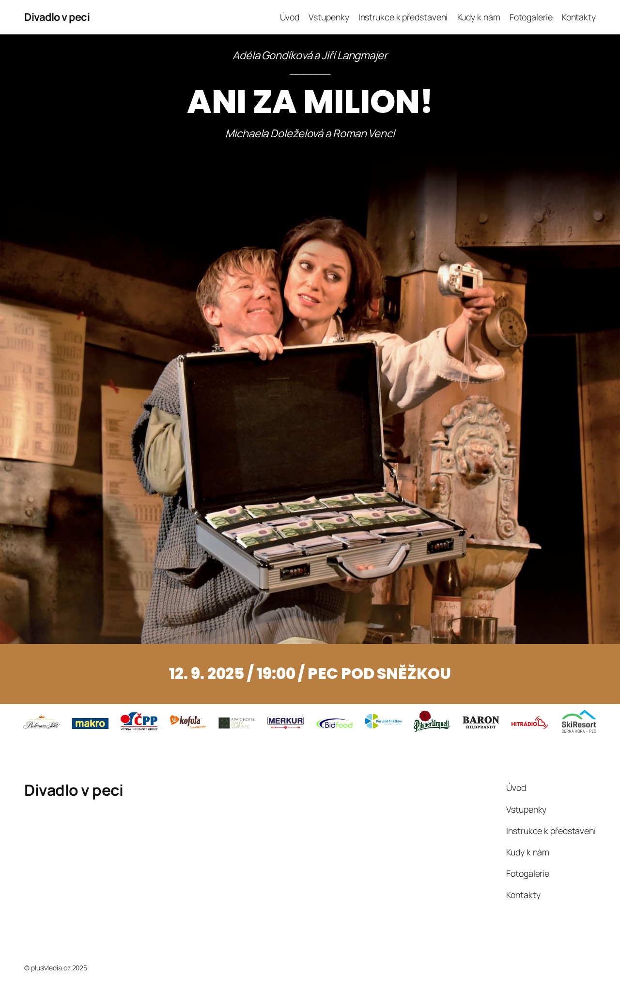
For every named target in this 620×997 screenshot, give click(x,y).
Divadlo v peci (57, 17)
